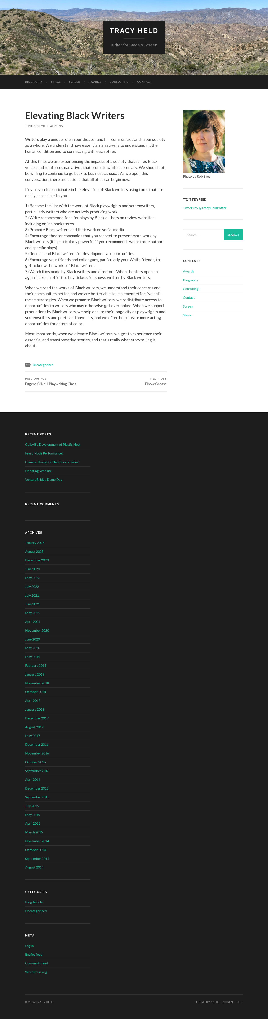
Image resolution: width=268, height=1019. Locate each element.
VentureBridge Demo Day (43, 479)
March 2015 (34, 832)
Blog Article (34, 902)
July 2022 (32, 586)
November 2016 (37, 753)
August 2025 (34, 551)
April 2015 (32, 823)
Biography (34, 81)
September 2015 (37, 797)
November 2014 (37, 841)
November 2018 (37, 683)
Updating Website (38, 471)
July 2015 (32, 806)
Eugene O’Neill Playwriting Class (50, 381)
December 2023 (37, 560)
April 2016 (32, 779)
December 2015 (37, 788)
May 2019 (32, 657)
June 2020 (32, 639)
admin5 (56, 126)
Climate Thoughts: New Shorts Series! (52, 462)
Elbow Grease (156, 381)
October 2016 (35, 762)
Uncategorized (43, 365)
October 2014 (35, 850)
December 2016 (37, 744)
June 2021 (32, 604)
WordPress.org (36, 972)
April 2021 (32, 621)
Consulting (119, 81)
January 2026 (34, 543)
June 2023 (32, 569)
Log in (29, 946)
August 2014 (34, 867)
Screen (74, 81)
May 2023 (32, 578)
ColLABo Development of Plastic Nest (52, 444)
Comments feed (36, 963)
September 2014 (37, 859)
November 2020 (37, 630)
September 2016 (37, 771)
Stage (56, 81)
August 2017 (34, 727)
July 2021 (32, 595)
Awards (95, 81)
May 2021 (32, 613)
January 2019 (34, 674)
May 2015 (32, 815)
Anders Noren (222, 1002)
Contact (144, 81)
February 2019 (35, 665)
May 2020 (32, 648)
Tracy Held (134, 30)
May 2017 (32, 735)
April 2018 (32, 700)
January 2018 (34, 709)
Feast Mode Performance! (44, 453)
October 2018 (35, 692)
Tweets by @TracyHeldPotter (204, 208)
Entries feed (33, 954)
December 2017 (37, 718)
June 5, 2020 (35, 126)
